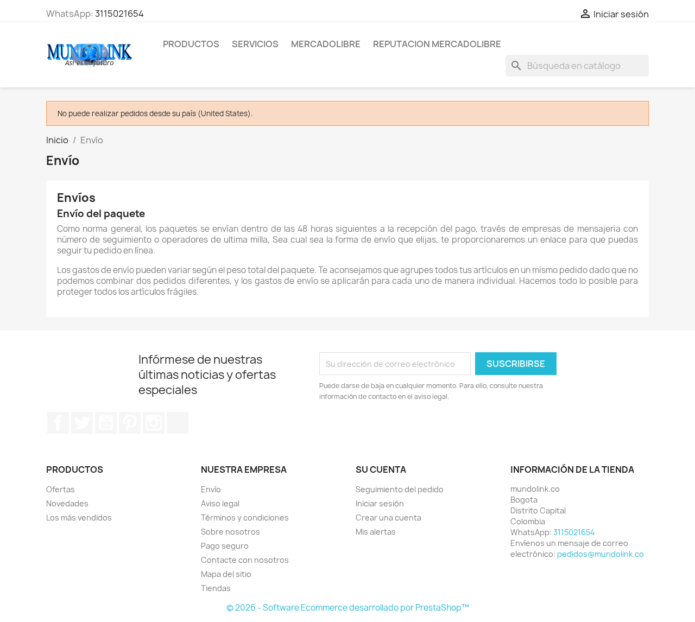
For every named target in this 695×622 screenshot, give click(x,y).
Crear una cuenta (388, 517)
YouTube (106, 423)
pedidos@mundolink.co (600, 554)
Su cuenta (381, 469)
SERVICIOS (255, 44)
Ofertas (60, 489)
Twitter (82, 423)
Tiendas (216, 588)
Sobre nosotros (230, 531)
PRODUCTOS (191, 44)
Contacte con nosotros (245, 560)
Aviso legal (220, 503)
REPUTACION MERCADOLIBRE (437, 44)
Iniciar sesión (380, 503)
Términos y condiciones (245, 517)
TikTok (177, 423)
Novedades (67, 503)
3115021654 (119, 14)
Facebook (58, 423)
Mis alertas (376, 531)
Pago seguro (225, 546)
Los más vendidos (79, 517)
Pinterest (130, 423)
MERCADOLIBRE (326, 44)
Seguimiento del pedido (400, 489)
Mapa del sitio (226, 574)
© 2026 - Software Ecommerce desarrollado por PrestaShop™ (347, 607)
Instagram (154, 423)
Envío (211, 489)
